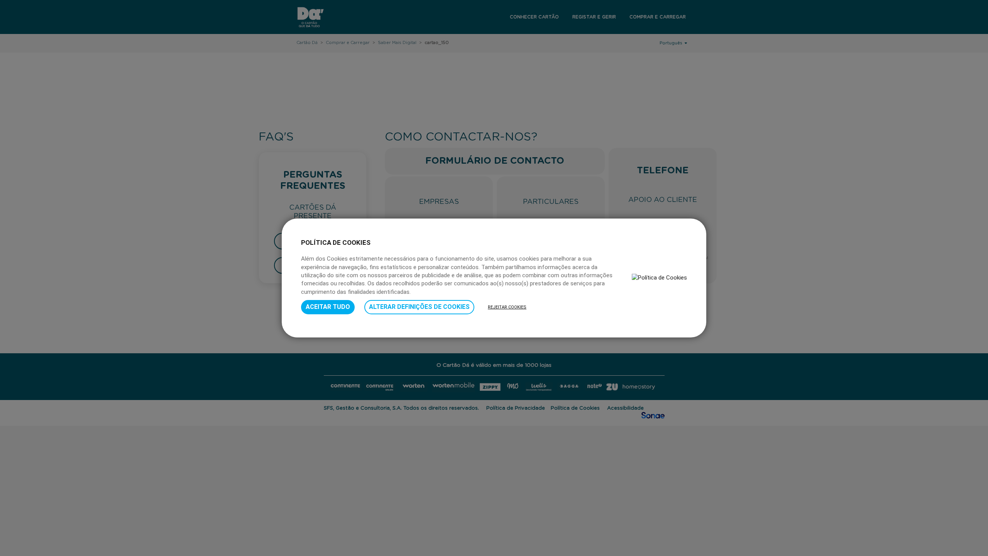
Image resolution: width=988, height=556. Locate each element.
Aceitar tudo (328, 306)
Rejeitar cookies (507, 307)
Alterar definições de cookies (419, 306)
